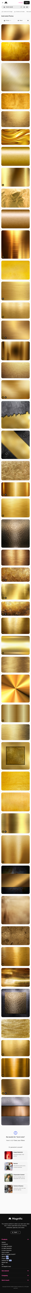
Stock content (5, 1252)
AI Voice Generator (7, 1250)
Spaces (4, 1242)
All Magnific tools (6, 1266)
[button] (15, 1232)
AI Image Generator (7, 1246)
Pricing (21, 2)
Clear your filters (19, 1140)
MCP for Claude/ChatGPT (9, 1254)
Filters (21, 20)
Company (5, 1275)
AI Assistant (5, 1244)
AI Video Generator (7, 1248)
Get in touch (5, 1280)
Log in (26, 2)
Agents (5, 1256)
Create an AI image (7, 11)
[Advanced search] (28, 20)
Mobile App (5, 1262)
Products (4, 1239)
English (15, 1232)
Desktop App (6, 1260)
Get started (5, 1271)
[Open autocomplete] (3, 7)
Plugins (5, 1258)
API (2, 1264)
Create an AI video (20, 11)
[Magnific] (15, 1219)
